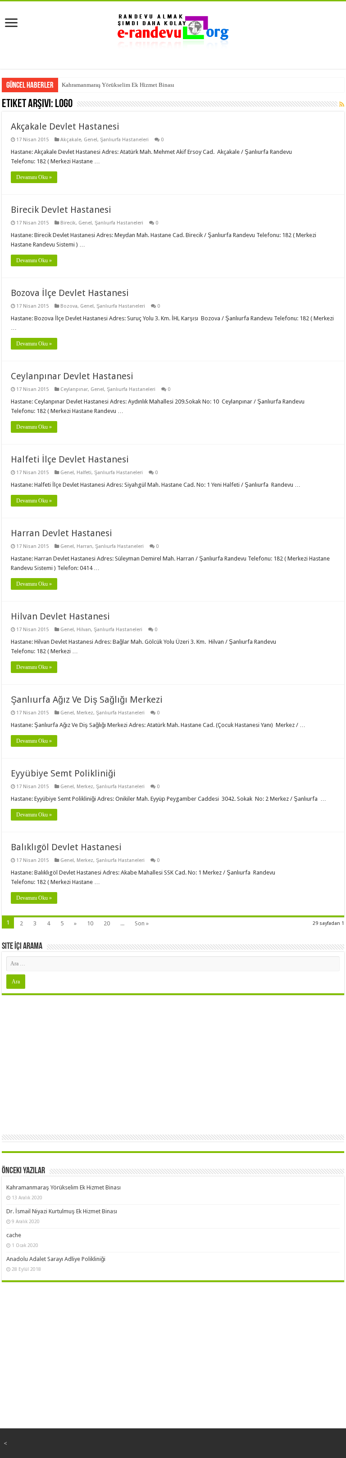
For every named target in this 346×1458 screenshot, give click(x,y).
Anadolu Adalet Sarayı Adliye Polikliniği (55, 1259)
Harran (84, 546)
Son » (142, 923)
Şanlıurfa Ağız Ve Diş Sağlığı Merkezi (87, 699)
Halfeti (84, 473)
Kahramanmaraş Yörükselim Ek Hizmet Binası (118, 84)
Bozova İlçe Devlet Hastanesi (70, 292)
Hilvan (84, 630)
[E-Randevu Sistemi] (173, 29)
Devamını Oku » (34, 177)
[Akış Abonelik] (341, 104)
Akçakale (70, 140)
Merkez (85, 713)
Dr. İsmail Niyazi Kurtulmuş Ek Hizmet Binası (61, 1211)
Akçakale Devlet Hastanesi (65, 126)
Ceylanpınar (74, 389)
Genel (90, 140)
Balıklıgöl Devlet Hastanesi (66, 847)
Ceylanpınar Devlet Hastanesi (72, 376)
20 (107, 923)
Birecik (68, 223)
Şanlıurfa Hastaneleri (124, 140)
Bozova (68, 306)
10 (90, 923)
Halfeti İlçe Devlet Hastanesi (70, 459)
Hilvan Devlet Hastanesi (60, 616)
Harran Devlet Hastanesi (61, 533)
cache (13, 1235)
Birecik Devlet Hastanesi (61, 209)
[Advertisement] (173, 1062)
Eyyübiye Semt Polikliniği (63, 773)
